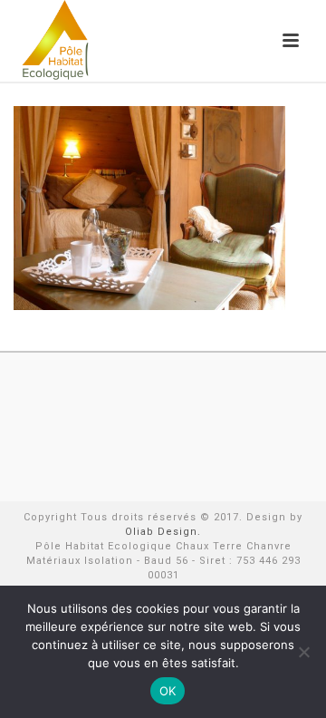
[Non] (303, 652)
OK (168, 691)
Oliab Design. (163, 532)
